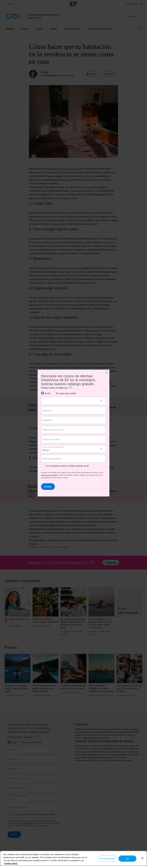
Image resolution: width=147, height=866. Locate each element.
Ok (127, 858)
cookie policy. (11, 863)
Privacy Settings (107, 858)
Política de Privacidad (49, 475)
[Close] (142, 858)
